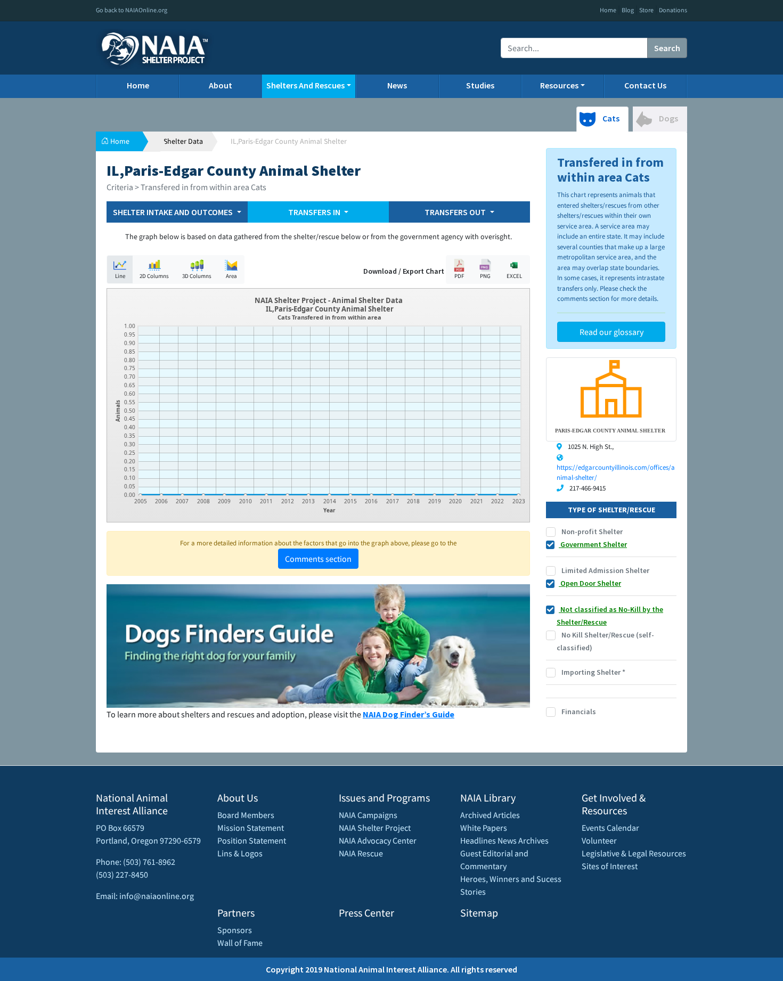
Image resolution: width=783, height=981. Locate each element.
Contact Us (645, 85)
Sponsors (234, 930)
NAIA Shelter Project (375, 827)
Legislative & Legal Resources (634, 853)
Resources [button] (559, 85)
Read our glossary (611, 331)
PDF (459, 276)
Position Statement (251, 840)
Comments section (318, 558)
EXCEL (514, 276)
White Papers (483, 827)
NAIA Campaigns (368, 815)
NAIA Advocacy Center (378, 840)
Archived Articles (490, 815)
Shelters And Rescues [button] (305, 85)
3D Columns (196, 276)
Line (120, 276)
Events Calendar (610, 827)
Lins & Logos (240, 853)
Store (646, 10)
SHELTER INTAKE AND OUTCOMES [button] (173, 212)
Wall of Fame (240, 942)
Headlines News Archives (504, 840)
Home (608, 10)
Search (667, 48)
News (397, 85)
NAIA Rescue (361, 853)
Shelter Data (183, 141)
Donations (673, 10)
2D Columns (154, 276)
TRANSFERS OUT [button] (456, 212)
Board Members (245, 815)
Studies (480, 85)
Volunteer (599, 840)
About (220, 85)
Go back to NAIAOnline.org (131, 10)
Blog (628, 10)
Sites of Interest (610, 866)
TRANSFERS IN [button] (315, 212)
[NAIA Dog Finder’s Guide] (318, 645)
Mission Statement (250, 827)
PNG (485, 276)
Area (231, 276)
